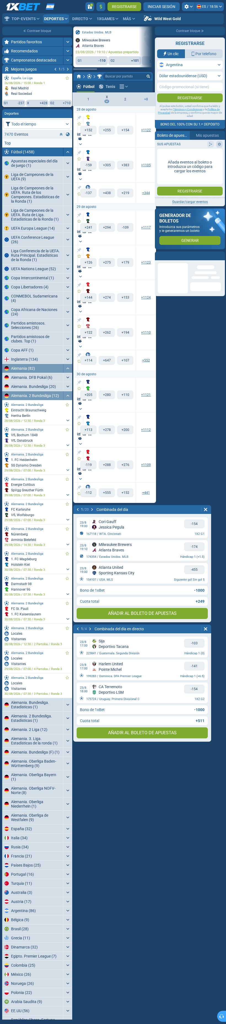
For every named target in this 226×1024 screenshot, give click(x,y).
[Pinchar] (79, 117)
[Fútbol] (89, 76)
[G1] (88, 130)
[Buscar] (148, 76)
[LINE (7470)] (79, 76)
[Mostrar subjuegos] (67, 420)
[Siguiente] (68, 69)
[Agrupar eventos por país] (67, 134)
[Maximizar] (67, 41)
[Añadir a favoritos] (67, 78)
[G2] (125, 130)
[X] (107, 130)
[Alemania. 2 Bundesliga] (99, 76)
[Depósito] (100, 6)
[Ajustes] (188, 6)
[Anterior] (55, 69)
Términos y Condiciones (188, 109)
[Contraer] (67, 152)
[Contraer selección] (61, 134)
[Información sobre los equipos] (80, 138)
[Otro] (124, 86)
